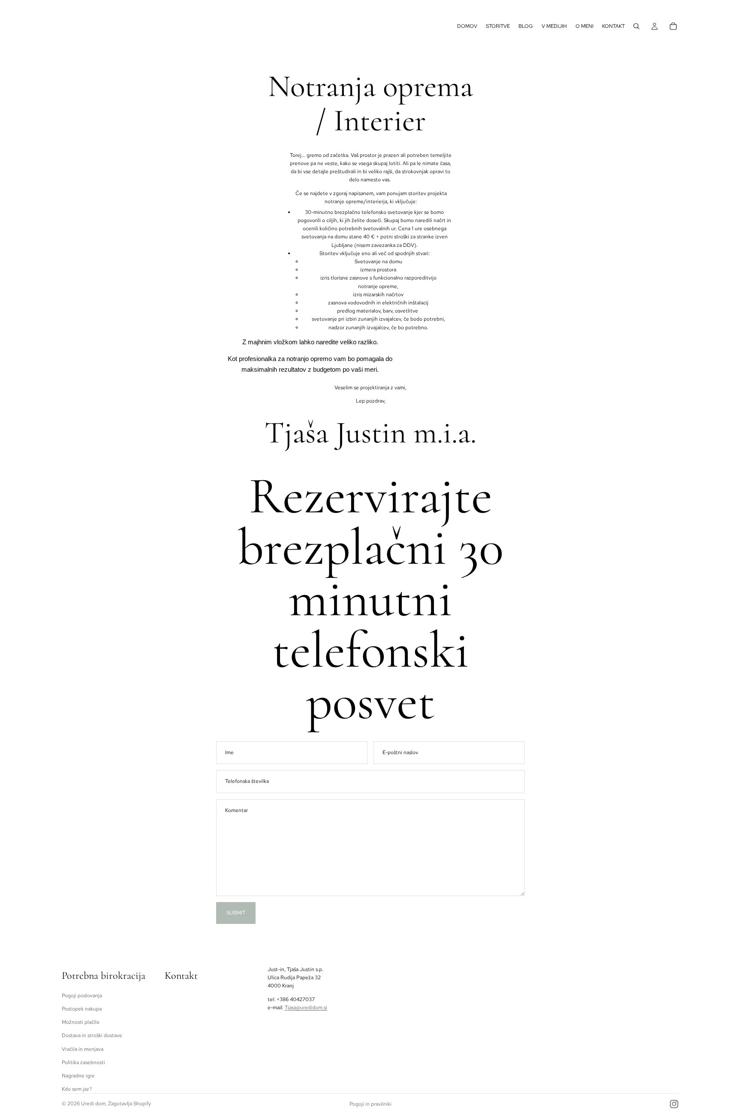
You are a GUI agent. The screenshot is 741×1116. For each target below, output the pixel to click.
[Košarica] (673, 26)
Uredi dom (93, 1103)
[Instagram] (674, 1104)
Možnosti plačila (80, 1022)
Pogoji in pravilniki (370, 1104)
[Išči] (636, 26)
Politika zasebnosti (83, 1062)
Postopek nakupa (82, 1008)
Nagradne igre (78, 1075)
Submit (235, 912)
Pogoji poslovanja (82, 995)
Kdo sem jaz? (77, 1089)
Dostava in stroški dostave (92, 1035)
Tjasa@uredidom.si (306, 1007)
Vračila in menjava (82, 1048)
